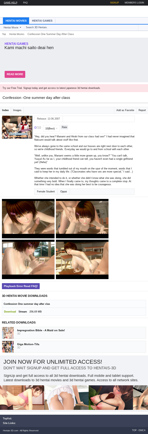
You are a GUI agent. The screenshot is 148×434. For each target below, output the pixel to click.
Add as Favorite (125, 110)
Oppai (63, 191)
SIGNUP (114, 2)
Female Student (46, 191)
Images (17, 110)
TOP (134, 430)
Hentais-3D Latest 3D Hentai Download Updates (24, 11)
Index (5, 110)
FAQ (25, 2)
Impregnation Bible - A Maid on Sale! (41, 330)
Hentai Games (42, 20)
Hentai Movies (16, 20)
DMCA (142, 430)
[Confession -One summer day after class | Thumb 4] (83, 260)
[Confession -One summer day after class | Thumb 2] (83, 219)
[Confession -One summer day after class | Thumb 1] (29, 219)
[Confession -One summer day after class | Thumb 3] (29, 260)
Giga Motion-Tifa (28, 344)
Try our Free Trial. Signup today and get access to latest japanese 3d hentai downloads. (52, 88)
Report (142, 110)
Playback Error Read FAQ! (21, 286)
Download (10, 311)
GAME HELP (10, 2)
